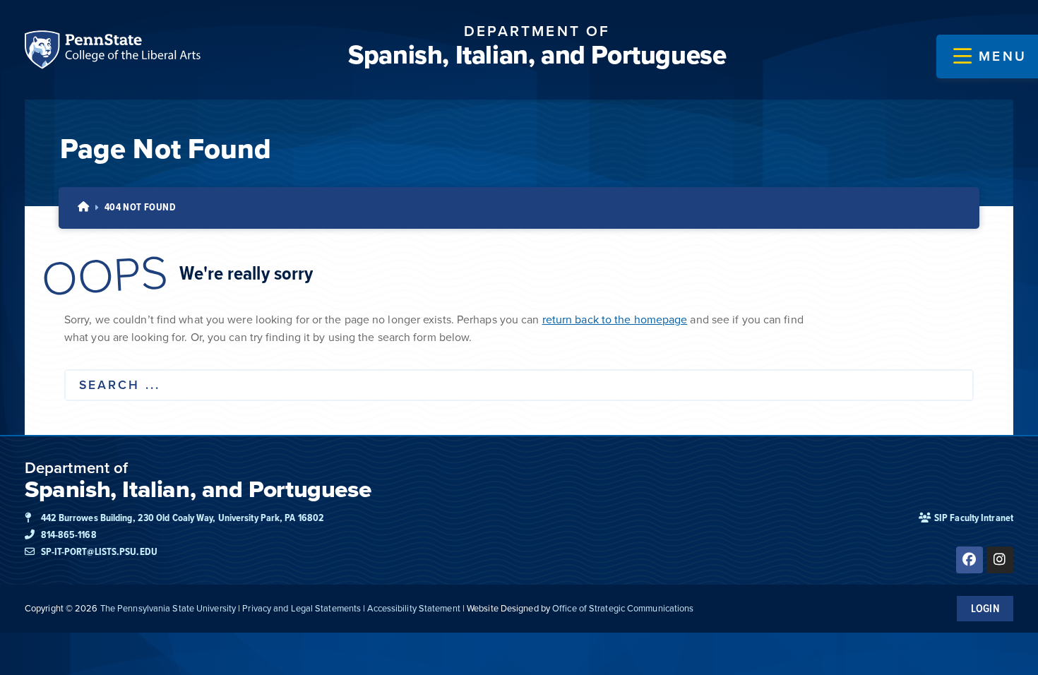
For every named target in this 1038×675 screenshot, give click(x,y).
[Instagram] (999, 559)
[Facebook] (969, 559)
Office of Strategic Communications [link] (622, 608)
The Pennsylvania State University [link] (168, 608)
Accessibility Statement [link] (413, 608)
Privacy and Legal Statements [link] (301, 608)
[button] (990, 56)
